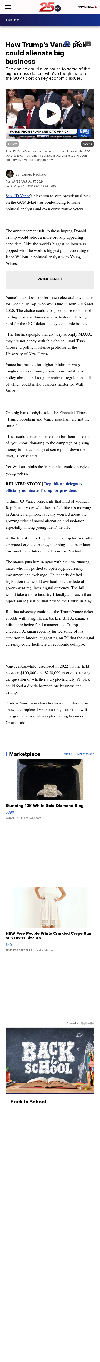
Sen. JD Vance (18, 195)
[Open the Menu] (7, 7)
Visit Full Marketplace (79, 754)
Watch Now (86, 7)
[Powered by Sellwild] (87, 1023)
